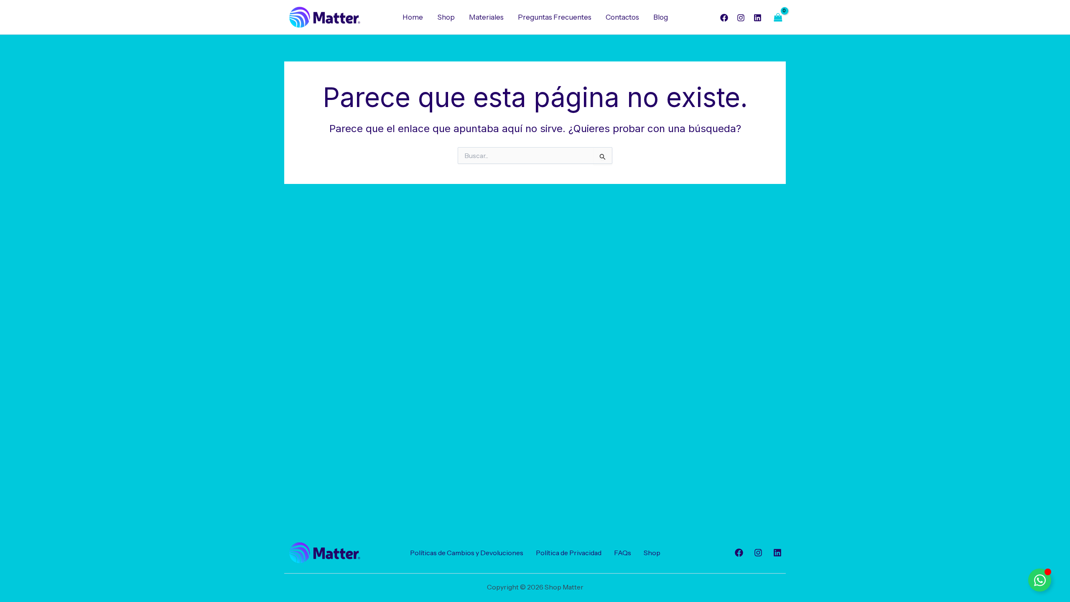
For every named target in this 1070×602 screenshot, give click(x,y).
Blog (660, 17)
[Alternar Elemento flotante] (1039, 580)
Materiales (486, 17)
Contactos (622, 17)
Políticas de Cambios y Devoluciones (466, 552)
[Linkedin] (758, 18)
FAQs (622, 552)
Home (413, 17)
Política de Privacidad (568, 552)
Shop (446, 17)
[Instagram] (741, 18)
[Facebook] (724, 18)
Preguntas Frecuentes (554, 17)
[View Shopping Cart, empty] (778, 17)
